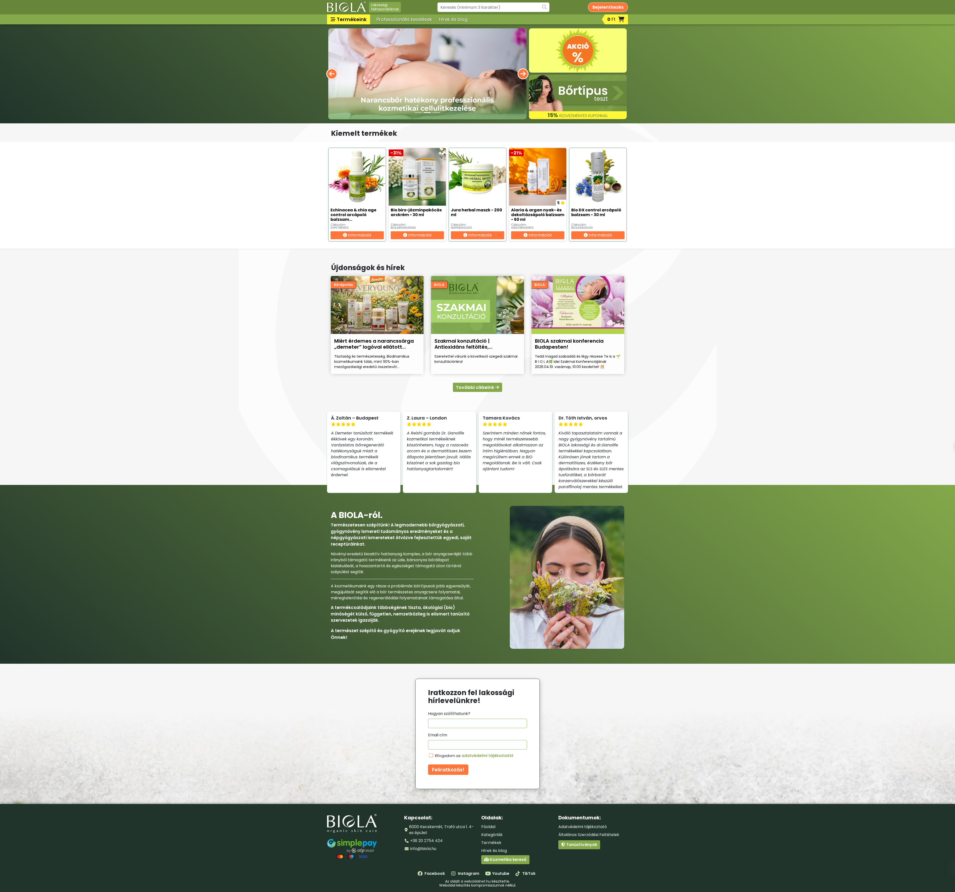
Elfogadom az (474, 755)
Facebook (435, 873)
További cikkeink (475, 387)
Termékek (491, 842)
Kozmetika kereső (507, 859)
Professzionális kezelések (404, 19)
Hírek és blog (453, 19)
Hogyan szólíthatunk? (449, 713)
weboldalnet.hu (477, 881)
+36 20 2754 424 (426, 841)
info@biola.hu (423, 848)
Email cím (437, 735)
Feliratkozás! (448, 769)
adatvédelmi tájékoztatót (488, 755)
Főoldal (488, 827)
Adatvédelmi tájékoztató (582, 827)
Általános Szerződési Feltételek (588, 835)
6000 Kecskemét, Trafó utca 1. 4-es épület (441, 830)
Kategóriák (492, 835)
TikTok (528, 873)
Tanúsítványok (581, 844)
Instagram (468, 873)
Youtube (500, 873)
